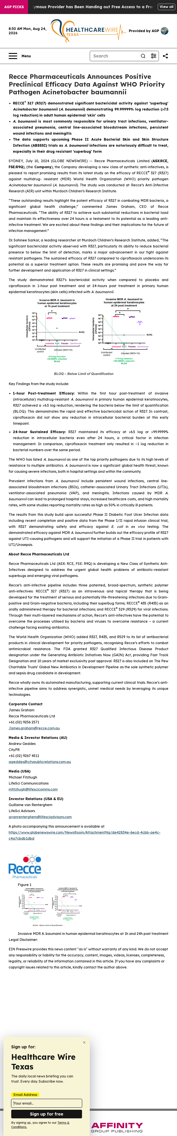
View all (166, 7)
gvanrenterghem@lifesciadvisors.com (40, 817)
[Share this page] (165, 56)
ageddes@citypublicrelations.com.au (40, 762)
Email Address (25, 1094)
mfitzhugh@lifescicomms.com (33, 789)
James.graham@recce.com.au (34, 728)
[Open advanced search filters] (153, 56)
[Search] (143, 56)
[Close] (84, 1042)
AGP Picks (14, 7)
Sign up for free (46, 1114)
